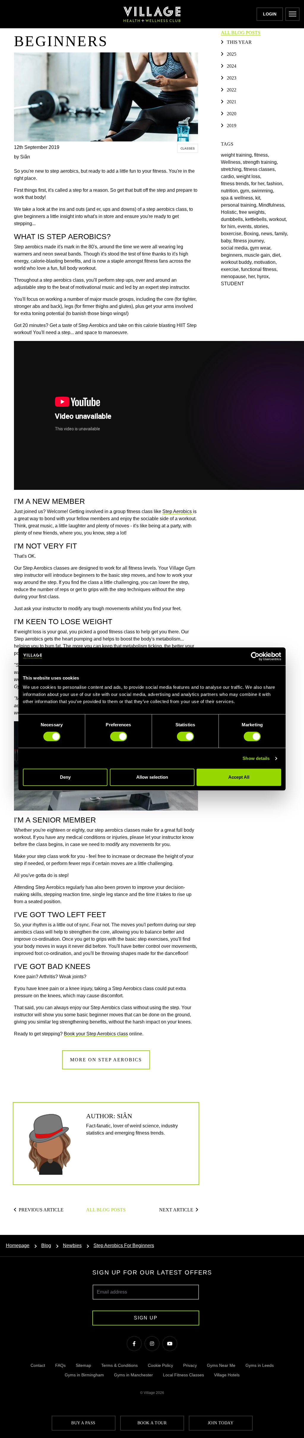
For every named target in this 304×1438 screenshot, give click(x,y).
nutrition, (230, 190)
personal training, (240, 205)
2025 (231, 54)
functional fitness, (260, 269)
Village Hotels (227, 1374)
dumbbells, (233, 219)
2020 (231, 113)
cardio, (228, 176)
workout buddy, (237, 262)
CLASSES (187, 148)
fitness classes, (260, 169)
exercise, (231, 269)
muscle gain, (258, 255)
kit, (258, 197)
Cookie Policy (160, 1365)
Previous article (41, 1209)
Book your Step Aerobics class (96, 1033)
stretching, (232, 169)
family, (282, 233)
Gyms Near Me (221, 1365)
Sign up (146, 1317)
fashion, (275, 183)
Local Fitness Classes (183, 1374)
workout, (278, 219)
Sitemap (83, 1365)
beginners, (232, 255)
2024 (231, 65)
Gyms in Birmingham (84, 1374)
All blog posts (106, 1209)
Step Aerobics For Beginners (124, 1245)
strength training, (261, 162)
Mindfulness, (272, 205)
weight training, (237, 155)
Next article (176, 1209)
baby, (227, 240)
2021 (231, 101)
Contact (38, 1365)
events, (246, 226)
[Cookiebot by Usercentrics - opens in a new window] (255, 656)
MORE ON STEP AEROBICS (106, 1059)
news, (268, 233)
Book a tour (152, 1423)
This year (239, 42)
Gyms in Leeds (260, 1365)
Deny (65, 777)
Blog (46, 1245)
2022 (231, 89)
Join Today (221, 1423)
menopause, (234, 276)
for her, (259, 183)
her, (252, 276)
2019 (231, 125)
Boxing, (252, 233)
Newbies (72, 1245)
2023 (231, 77)
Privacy (190, 1365)
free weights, (253, 212)
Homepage (17, 1245)
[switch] (118, 736)
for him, (229, 226)
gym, (245, 190)
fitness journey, (249, 240)
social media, (235, 247)
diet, (277, 255)
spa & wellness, (238, 197)
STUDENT (233, 283)
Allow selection (152, 777)
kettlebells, (257, 219)
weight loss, (249, 176)
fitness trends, (236, 183)
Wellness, (232, 162)
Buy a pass (83, 1423)
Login (269, 14)
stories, (262, 226)
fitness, (262, 155)
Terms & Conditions (119, 1365)
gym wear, (261, 247)
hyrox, (264, 276)
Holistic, (230, 212)
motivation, (266, 262)
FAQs (60, 1365)
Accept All (238, 777)
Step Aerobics (177, 511)
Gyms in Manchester (133, 1374)
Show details (256, 758)
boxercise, (232, 233)
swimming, (263, 190)
